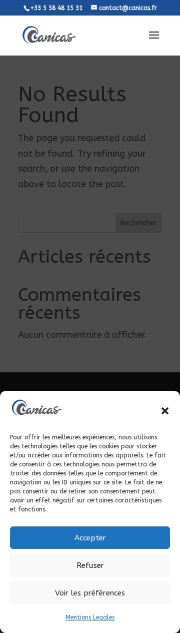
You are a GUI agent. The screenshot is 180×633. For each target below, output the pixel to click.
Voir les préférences (90, 592)
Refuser (90, 565)
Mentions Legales (90, 617)
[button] (165, 411)
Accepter (90, 537)
